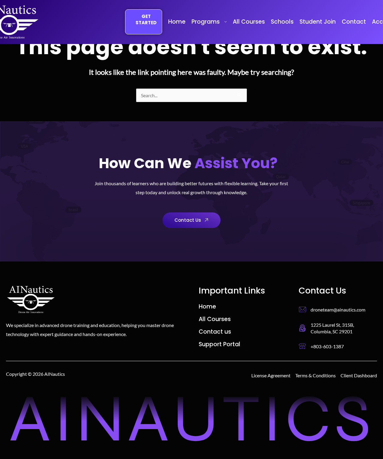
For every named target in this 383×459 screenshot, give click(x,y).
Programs (206, 22)
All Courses (249, 22)
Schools (282, 22)
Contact (354, 22)
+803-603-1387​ (327, 346)
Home (177, 22)
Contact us (215, 332)
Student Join (318, 22)
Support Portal (219, 344)
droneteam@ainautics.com (338, 309)
